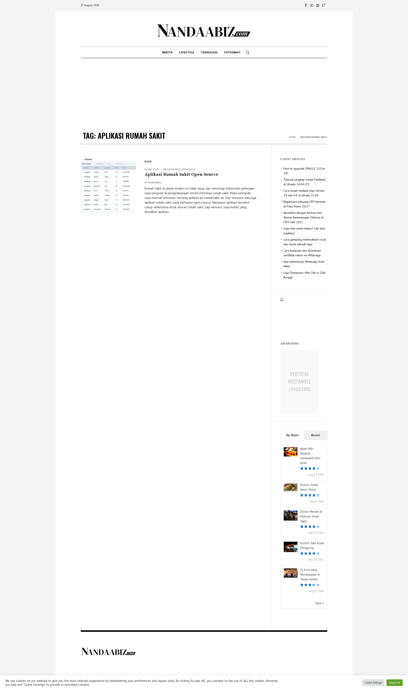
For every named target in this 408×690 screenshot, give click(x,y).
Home (292, 137)
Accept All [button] (394, 682)
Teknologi (189, 169)
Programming (172, 169)
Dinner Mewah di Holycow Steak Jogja (311, 516)
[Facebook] (306, 5)
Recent (315, 435)
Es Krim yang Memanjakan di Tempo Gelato (310, 574)
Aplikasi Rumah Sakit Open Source (181, 174)
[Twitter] (323, 5)
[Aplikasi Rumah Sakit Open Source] (108, 185)
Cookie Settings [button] (373, 682)
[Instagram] (317, 5)
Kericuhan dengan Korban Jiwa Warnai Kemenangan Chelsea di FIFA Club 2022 (303, 217)
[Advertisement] (204, 90)
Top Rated (292, 435)
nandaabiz (155, 182)
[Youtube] (311, 5)
